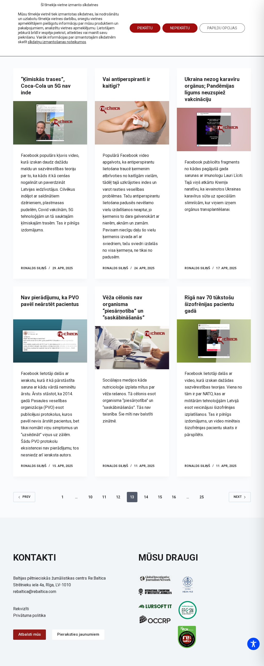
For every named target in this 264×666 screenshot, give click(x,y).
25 (202, 497)
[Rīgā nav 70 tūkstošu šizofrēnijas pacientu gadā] (214, 341)
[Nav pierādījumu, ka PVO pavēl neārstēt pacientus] (50, 341)
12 (118, 497)
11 (104, 497)
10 (90, 497)
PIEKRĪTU (145, 28)
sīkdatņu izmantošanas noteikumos (57, 42)
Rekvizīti (21, 608)
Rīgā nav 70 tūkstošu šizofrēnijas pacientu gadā (209, 304)
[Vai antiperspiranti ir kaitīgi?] (132, 123)
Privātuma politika (29, 615)
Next (238, 497)
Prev (26, 497)
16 (174, 497)
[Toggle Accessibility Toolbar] (253, 644)
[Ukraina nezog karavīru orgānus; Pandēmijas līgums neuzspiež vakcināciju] (214, 129)
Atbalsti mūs (29, 634)
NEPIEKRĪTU (180, 28)
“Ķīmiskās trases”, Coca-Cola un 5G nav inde (46, 86)
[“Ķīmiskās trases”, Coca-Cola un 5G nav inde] (50, 123)
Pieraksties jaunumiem (78, 634)
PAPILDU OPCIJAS (222, 28)
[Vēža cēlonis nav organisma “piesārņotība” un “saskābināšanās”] (132, 348)
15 (160, 497)
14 (146, 497)
